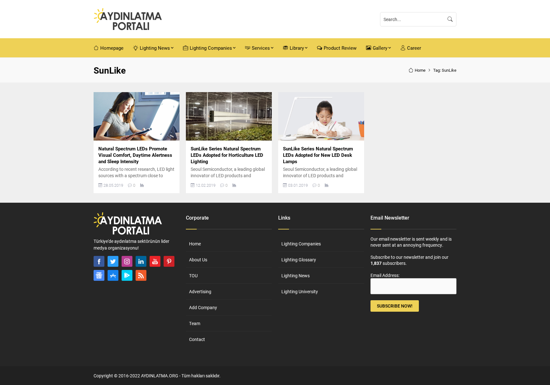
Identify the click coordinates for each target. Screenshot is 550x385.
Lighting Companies (301, 244)
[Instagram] (127, 261)
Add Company (203, 307)
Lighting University (299, 291)
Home (420, 70)
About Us (198, 260)
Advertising (200, 291)
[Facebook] (99, 261)
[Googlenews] (99, 275)
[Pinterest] (169, 261)
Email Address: (384, 275)
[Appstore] (113, 275)
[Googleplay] (127, 275)
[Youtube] (155, 261)
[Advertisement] (71, 187)
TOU (193, 275)
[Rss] (141, 275)
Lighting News (295, 275)
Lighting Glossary (298, 260)
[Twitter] (113, 261)
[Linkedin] (141, 261)
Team (194, 323)
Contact (197, 339)
